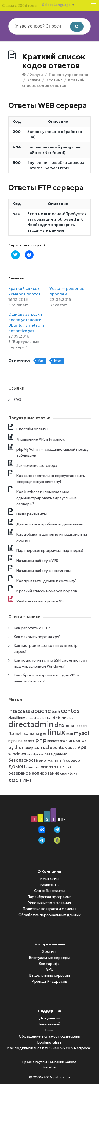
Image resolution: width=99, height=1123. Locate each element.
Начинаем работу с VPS (37, 560)
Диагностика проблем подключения (49, 524)
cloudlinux (16, 718)
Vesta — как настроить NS (40, 601)
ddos (47, 718)
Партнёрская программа (50, 897)
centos (70, 711)
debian (60, 717)
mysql (81, 733)
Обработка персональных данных (49, 915)
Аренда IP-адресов (49, 981)
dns (59, 724)
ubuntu (57, 747)
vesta (71, 747)
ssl (46, 747)
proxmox (77, 740)
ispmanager (34, 733)
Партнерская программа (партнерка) (49, 550)
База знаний (49, 1024)
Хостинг (54, 80)
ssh (38, 747)
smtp (29, 748)
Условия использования (49, 903)
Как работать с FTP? (32, 628)
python (16, 747)
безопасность (23, 760)
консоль (33, 767)
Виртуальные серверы (49, 957)
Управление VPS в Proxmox (40, 439)
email (70, 725)
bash (56, 711)
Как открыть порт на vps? (37, 637)
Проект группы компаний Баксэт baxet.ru (49, 1064)
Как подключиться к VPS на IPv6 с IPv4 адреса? (49, 1048)
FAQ (17, 399)
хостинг (20, 780)
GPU (49, 969)
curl (40, 718)
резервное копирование (33, 773)
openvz (28, 741)
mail (69, 734)
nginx (13, 740)
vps (82, 747)
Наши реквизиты (31, 514)
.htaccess (19, 711)
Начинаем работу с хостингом (43, 570)
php (40, 740)
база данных (56, 754)
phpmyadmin (57, 741)
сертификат (69, 773)
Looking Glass (49, 1042)
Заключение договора (36, 465)
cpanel (31, 718)
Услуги (36, 74)
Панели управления (68, 74)
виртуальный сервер (59, 760)
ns (20, 740)
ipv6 (18, 733)
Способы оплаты (32, 429)
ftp (40, 360)
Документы (49, 1018)
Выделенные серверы (49, 975)
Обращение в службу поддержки (49, 1036)
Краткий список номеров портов (46, 591)
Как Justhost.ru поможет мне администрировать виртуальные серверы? (46, 498)
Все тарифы (50, 963)
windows (17, 753)
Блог (49, 1030)
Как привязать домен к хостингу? (46, 581)
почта (64, 767)
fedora (82, 726)
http (57, 360)
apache (41, 711)
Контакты (49, 879)
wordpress (35, 754)
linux (56, 732)
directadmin (31, 724)
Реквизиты (49, 885)
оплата (48, 766)
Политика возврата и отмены (49, 909)
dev (70, 718)
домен (16, 766)
